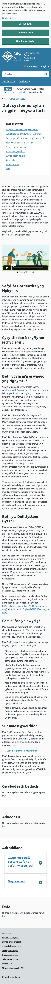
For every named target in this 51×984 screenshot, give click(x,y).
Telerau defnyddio (10, 959)
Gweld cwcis (8, 18)
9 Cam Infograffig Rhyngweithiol (21, 750)
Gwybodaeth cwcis (10, 955)
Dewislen (23, 81)
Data (8, 169)
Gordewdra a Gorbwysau (14, 99)
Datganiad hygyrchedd (11, 946)
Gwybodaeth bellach (16, 156)
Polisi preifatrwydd (10, 951)
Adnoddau (11, 160)
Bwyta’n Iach (16, 881)
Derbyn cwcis (26, 24)
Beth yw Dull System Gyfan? (19, 142)
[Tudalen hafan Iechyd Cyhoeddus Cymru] (20, 57)
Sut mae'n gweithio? (15, 151)
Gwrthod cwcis (25, 32)
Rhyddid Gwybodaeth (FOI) (13, 968)
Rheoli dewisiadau (25, 41)
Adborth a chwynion (10, 937)
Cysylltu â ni (7, 964)
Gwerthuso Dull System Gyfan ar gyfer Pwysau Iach (20, 861)
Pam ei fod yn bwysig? (16, 147)
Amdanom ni (7, 933)
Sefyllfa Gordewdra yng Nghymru (22, 129)
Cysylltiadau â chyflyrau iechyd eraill (23, 134)
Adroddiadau (12, 164)
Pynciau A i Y (8, 81)
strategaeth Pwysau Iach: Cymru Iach (23, 390)
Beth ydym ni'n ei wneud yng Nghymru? (25, 138)
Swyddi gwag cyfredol (11, 942)
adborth (22, 92)
